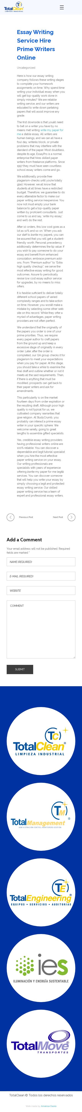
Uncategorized (26, 67)
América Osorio (48, 1106)
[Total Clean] (29, 6)
